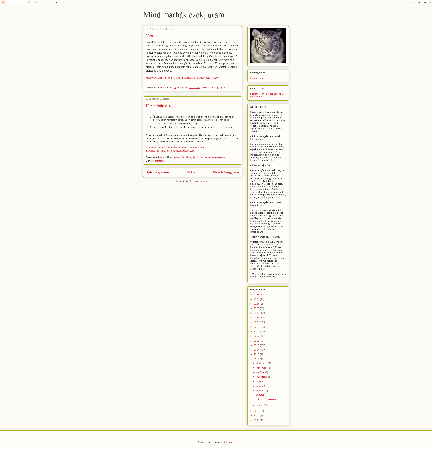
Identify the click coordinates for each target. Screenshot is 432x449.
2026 (257, 294)
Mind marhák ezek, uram (183, 14)
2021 (257, 317)
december (262, 363)
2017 (257, 336)
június (259, 381)
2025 (257, 299)
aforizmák (160, 161)
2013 (257, 354)
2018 (257, 331)
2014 (257, 349)
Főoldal (191, 172)
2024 (257, 303)
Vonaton (152, 35)
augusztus (262, 376)
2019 (257, 326)
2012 (257, 359)
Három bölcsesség (159, 105)
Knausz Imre (257, 78)
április (259, 386)
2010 (257, 415)
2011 (257, 411)
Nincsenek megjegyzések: (216, 87)
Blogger (229, 442)
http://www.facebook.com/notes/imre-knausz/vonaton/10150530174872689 (182, 78)
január (260, 405)
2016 (257, 340)
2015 (257, 345)
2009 (257, 420)
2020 (257, 322)
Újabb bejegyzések (157, 172)
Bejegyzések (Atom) (199, 181)
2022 (257, 313)
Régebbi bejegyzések (226, 172)
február (260, 390)
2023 (257, 308)
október (260, 372)
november (262, 367)
